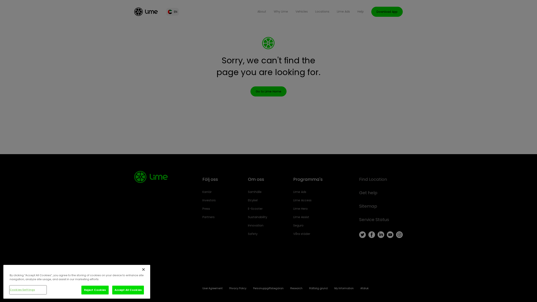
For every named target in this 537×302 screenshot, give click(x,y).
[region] (76, 282)
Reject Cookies (95, 290)
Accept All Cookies (128, 290)
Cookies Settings (22, 290)
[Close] (143, 269)
